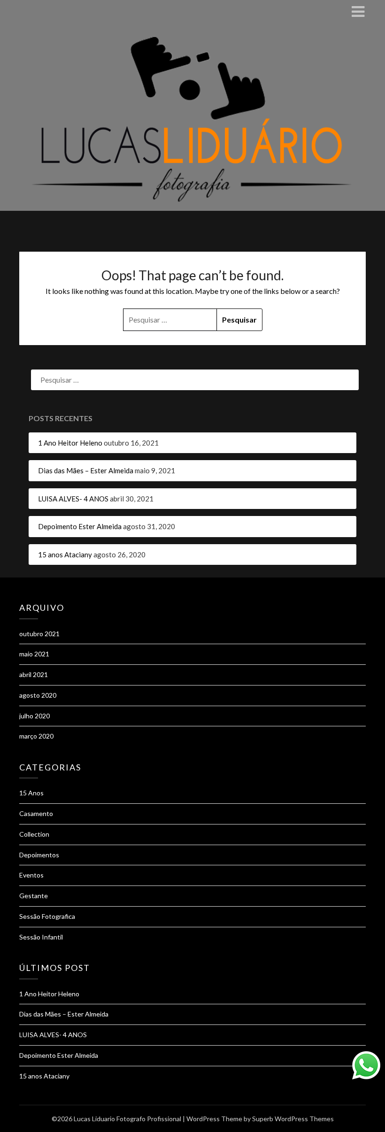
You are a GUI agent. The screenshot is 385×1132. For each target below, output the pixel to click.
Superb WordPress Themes (293, 1119)
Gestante (33, 896)
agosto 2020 (37, 695)
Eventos (31, 875)
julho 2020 (34, 716)
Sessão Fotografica (47, 916)
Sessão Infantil (41, 937)
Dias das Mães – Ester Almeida (85, 470)
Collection (34, 834)
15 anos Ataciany (65, 554)
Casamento (36, 813)
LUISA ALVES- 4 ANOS (73, 498)
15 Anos (31, 793)
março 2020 (36, 736)
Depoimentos (39, 855)
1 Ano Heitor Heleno (70, 443)
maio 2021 (34, 654)
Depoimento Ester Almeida (80, 526)
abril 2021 (33, 674)
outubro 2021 (39, 634)
